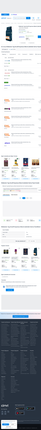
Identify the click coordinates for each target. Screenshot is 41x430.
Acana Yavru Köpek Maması (15, 346)
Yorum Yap (10, 290)
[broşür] (33, 18)
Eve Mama (3, 360)
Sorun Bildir (33, 241)
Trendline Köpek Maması (15, 343)
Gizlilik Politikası (13, 381)
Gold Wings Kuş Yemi (33, 324)
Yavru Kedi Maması (4, 328)
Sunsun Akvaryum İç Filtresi (24, 337)
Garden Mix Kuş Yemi (33, 331)
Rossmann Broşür (33, 370)
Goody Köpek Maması (14, 334)
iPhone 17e (22, 357)
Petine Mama (3, 357)
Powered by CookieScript (9, 427)
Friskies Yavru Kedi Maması (5, 339)
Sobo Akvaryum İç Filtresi (24, 325)
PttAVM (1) (31, 54)
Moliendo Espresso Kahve (28, 23)
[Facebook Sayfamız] (2, 412)
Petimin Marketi (3, 373)
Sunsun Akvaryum (23, 331)
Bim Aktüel (31, 352)
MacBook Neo (22, 363)
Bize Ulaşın (12, 387)
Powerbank (12, 373)
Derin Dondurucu (13, 357)
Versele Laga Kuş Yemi (33, 328)
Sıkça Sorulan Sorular (14, 380)
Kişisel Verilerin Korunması (15, 384)
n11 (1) (19, 54)
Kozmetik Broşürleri (33, 373)
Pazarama (2, 381)
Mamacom (3, 370)
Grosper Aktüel (32, 360)
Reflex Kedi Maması (4, 342)
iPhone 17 (22, 352)
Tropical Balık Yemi (23, 334)
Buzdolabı (12, 354)
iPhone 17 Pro (22, 354)
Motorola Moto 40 (23, 361)
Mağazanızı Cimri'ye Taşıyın (15, 390)
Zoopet (2, 367)
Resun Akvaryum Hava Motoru (25, 341)
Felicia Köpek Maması (14, 338)
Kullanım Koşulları (13, 383)
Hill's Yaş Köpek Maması (15, 330)
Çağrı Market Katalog (33, 364)
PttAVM (2, 380)
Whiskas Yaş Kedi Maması (5, 340)
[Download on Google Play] (30, 408)
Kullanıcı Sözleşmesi (14, 389)
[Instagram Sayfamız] (2, 414)
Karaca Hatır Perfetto (23, 364)
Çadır (12, 364)
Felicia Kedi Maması (4, 331)
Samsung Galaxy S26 (23, 367)
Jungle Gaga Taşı (33, 342)
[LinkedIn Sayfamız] (8, 412)
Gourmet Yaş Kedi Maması (5, 334)
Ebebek (2, 390)
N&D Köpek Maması (14, 340)
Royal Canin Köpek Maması (15, 331)
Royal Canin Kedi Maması (5, 325)
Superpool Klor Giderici (24, 347)
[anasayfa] (3, 18)
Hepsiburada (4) (13, 54)
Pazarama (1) (24, 54)
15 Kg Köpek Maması (14, 344)
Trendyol (2, 395)
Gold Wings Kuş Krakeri (33, 327)
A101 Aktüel (32, 354)
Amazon (2, 383)
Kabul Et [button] (5, 424)
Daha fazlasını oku (9, 422)
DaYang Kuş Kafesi (33, 325)
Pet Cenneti (3, 364)
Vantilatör (12, 355)
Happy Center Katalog (33, 357)
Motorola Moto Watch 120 (24, 358)
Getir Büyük (3, 358)
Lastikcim (2, 396)
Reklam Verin (13, 386)
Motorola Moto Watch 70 (24, 360)
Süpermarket (8, 23)
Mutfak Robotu (13, 360)
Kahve (15, 23)
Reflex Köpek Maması (14, 324)
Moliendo (21, 26)
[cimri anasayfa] (5, 14)
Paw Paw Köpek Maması (15, 341)
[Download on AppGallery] (20, 413)
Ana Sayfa (2, 23)
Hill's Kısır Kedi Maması (4, 343)
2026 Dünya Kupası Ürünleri (24, 373)
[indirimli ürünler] (38, 18)
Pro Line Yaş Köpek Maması (15, 333)
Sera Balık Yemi (22, 328)
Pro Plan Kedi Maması (4, 324)
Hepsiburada (3, 378)
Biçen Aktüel (32, 355)
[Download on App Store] (20, 408)
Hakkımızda (13, 378)
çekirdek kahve (5, 276)
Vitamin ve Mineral (14, 358)
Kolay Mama (3, 354)
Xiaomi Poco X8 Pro (23, 370)
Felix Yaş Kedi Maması (4, 337)
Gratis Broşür (32, 367)
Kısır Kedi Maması (4, 330)
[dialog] (9, 424)
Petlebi (2, 352)
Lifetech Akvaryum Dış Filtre (24, 343)
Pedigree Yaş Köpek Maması (15, 325)
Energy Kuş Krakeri (33, 333)
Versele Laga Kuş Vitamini (34, 336)
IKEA (2, 398)
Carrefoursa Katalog (33, 363)
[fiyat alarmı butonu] (9, 159)
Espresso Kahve (20, 23)
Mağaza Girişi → (13, 392)
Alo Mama (2, 363)
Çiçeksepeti (3, 387)
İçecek (12, 23)
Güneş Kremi (13, 361)
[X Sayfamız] (5, 412)
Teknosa (2, 384)
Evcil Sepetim (3, 361)
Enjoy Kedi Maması (4, 336)
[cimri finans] (14, 14)
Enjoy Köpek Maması (14, 327)
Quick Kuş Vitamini (33, 340)
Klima (12, 352)
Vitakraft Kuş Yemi (33, 343)
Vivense (2, 399)
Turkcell (2, 393)
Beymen (2, 392)
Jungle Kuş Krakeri (33, 339)
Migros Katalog (32, 358)
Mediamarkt (3, 386)
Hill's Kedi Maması (4, 327)
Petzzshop (3, 355)
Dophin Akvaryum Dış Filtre (24, 340)
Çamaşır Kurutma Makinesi (15, 370)
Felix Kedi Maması (4, 333)
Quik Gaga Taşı (32, 337)
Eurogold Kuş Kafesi (33, 330)
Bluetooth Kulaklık (13, 367)
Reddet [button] (12, 424)
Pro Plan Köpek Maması (14, 328)
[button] (9, 426)
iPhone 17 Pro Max (23, 355)
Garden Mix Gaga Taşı (33, 334)
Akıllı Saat (12, 363)
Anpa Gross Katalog (33, 361)
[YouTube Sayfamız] (5, 414)
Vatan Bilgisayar (3, 389)
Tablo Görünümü (14, 194)
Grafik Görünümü (6, 194)
